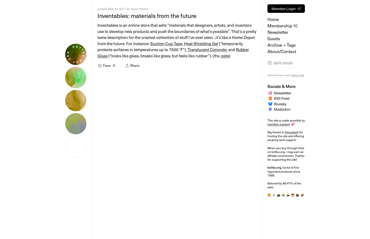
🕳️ (288, 195)
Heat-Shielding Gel (201, 43)
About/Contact (281, 51)
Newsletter (277, 32)
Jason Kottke (139, 8)
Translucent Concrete (207, 49)
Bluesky (280, 104)
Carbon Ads (297, 75)
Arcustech (291, 132)
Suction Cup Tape (166, 43)
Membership (280, 25)
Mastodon (282, 109)
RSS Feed (281, 98)
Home (273, 19)
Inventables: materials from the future (146, 15)
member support (278, 124)
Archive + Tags (281, 45)
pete (225, 56)
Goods (273, 38)
